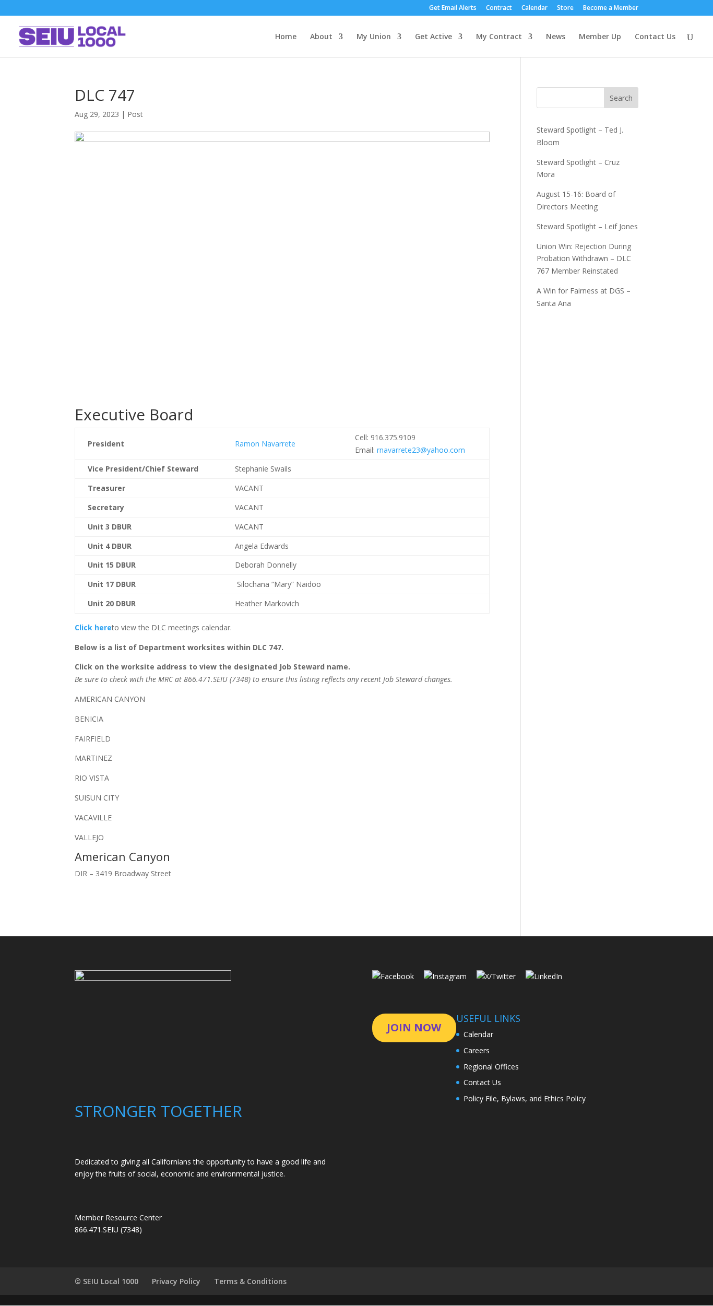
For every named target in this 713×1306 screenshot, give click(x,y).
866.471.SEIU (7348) (108, 1229)
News (555, 37)
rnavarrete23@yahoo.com (421, 450)
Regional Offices (491, 1067)
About (321, 37)
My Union (373, 37)
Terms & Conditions (250, 1281)
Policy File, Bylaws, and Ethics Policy (525, 1098)
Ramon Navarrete (265, 444)
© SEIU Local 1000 (106, 1281)
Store (565, 8)
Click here (93, 627)
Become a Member (610, 8)
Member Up (600, 37)
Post (135, 114)
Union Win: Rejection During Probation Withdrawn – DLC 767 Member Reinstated (584, 258)
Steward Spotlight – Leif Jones (587, 226)
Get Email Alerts (453, 8)
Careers (477, 1050)
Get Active (433, 37)
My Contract (499, 37)
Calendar (534, 8)
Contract (499, 8)
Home (285, 37)
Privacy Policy (176, 1281)
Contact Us (655, 37)
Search (621, 98)
